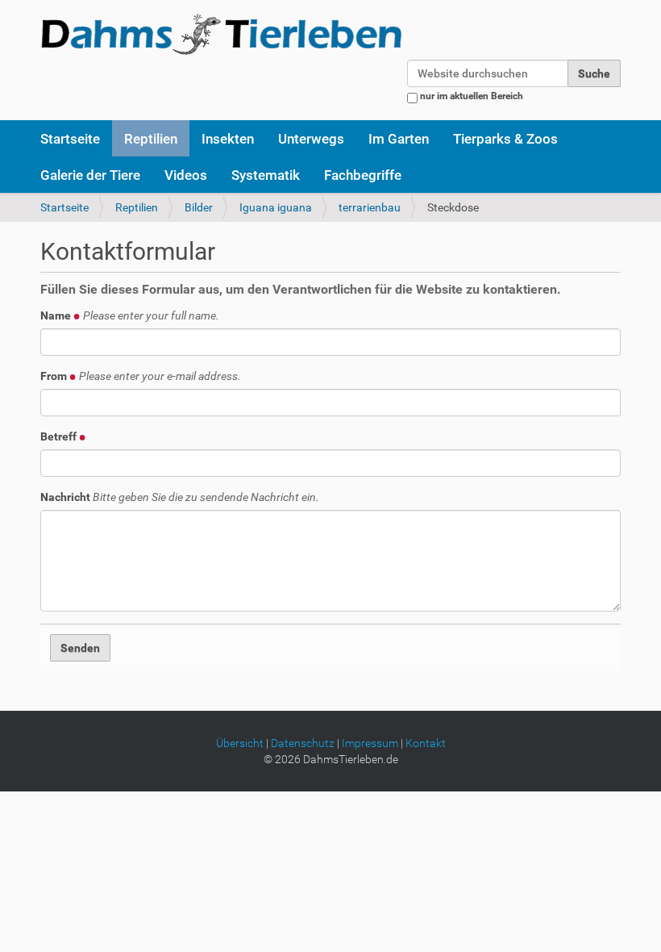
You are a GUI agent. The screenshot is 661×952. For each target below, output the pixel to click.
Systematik (265, 175)
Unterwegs (311, 139)
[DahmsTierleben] (221, 34)
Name (129, 315)
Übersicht (240, 743)
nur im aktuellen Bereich (471, 96)
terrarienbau (370, 207)
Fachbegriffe (362, 175)
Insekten (228, 139)
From (140, 376)
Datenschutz (303, 743)
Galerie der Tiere (90, 175)
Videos (185, 175)
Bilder (199, 207)
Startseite (70, 139)
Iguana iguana (275, 207)
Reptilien (150, 139)
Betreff (59, 436)
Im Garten (398, 139)
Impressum (370, 743)
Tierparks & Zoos (505, 139)
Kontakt (425, 743)
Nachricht (179, 497)
